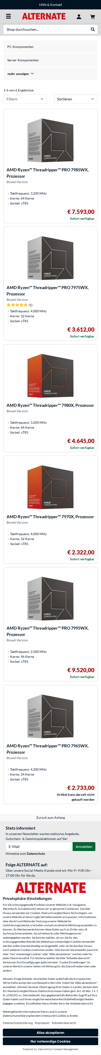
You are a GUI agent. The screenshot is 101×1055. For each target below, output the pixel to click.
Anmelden (84, 846)
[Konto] (79, 16)
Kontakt (56, 5)
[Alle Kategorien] (8, 16)
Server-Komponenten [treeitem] (23, 60)
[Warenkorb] (92, 16)
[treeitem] (50, 73)
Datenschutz (36, 853)
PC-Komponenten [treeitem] (20, 47)
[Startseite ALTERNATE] (44, 16)
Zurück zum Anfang (50, 818)
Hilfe (43, 5)
